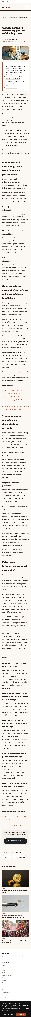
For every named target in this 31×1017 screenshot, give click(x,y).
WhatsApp (18, 852)
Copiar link (22, 857)
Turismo (4, 983)
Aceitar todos (20, 1014)
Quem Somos (5, 990)
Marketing (5, 973)
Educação (5, 980)
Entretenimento (6, 968)
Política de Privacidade (8, 1000)
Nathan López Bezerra (10, 39)
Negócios (5, 978)
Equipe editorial (6, 992)
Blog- (6, 7)
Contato (4, 997)
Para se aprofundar (11, 87)
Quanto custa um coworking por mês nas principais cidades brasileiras (15, 72)
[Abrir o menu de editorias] (27, 7)
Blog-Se (4, 17)
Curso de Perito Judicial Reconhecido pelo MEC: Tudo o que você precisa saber (16, 400)
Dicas (8, 17)
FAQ (7, 85)
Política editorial (6, 995)
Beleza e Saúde (6, 975)
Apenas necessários (8, 1014)
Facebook (7, 857)
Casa (3, 970)
